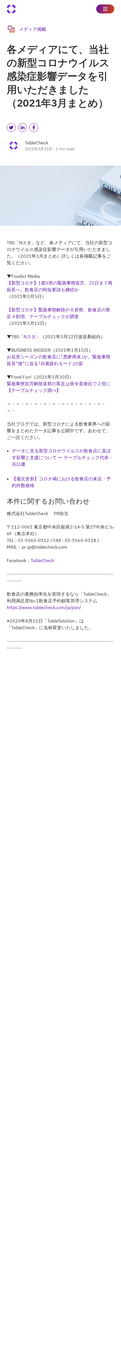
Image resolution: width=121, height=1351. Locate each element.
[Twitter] (11, 127)
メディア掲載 (32, 29)
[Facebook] (33, 127)
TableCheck (42, 560)
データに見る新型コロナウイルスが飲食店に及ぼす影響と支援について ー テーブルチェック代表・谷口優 (62, 457)
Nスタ (30, 336)
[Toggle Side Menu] (105, 9)
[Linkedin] (22, 127)
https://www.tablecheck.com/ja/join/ (44, 607)
